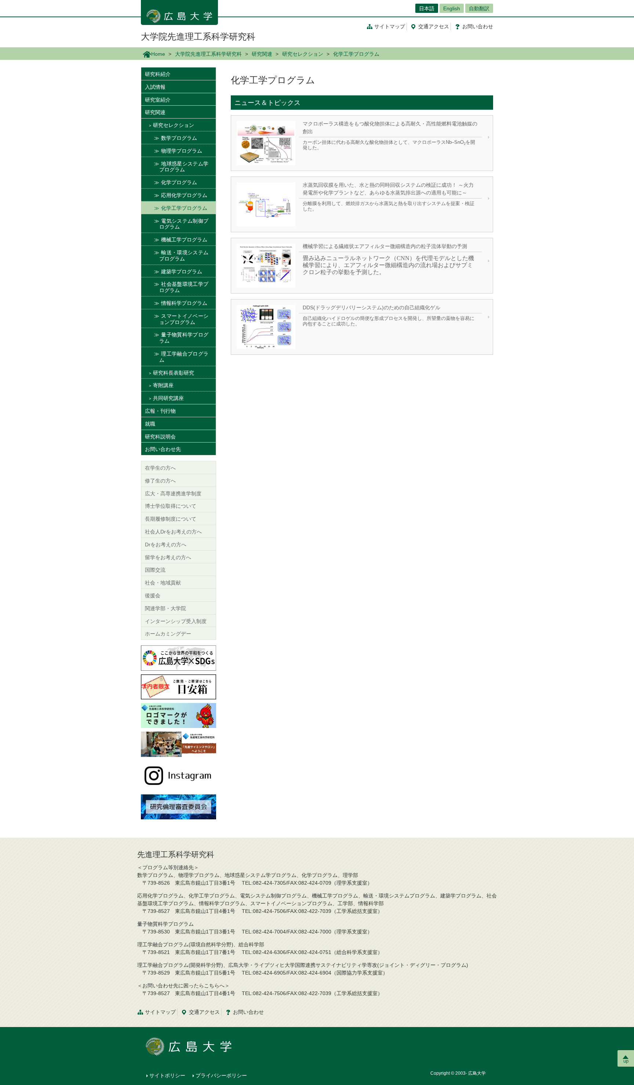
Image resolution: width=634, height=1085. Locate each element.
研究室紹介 (158, 100)
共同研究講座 (168, 398)
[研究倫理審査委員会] (178, 806)
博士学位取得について (170, 506)
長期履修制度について (170, 519)
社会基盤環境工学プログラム (183, 287)
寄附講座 (163, 385)
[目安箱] (178, 686)
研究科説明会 (160, 437)
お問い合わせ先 (163, 449)
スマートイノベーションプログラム (183, 319)
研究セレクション (302, 54)
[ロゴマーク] (178, 715)
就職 (150, 424)
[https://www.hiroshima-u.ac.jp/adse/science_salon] (178, 744)
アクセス (433, 26)
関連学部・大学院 (165, 608)
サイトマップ (389, 26)
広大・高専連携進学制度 (173, 493)
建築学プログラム (181, 271)
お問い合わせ (248, 1012)
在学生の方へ (160, 468)
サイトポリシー (167, 1075)
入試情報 (155, 87)
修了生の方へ (160, 481)
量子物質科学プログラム (183, 338)
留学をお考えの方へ (168, 557)
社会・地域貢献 (163, 583)
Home (158, 54)
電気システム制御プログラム (183, 224)
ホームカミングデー (168, 634)
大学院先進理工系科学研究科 (198, 36)
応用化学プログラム (184, 195)
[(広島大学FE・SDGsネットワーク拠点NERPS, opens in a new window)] (178, 657)
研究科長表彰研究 (173, 373)
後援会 (152, 595)
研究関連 (262, 54)
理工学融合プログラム (183, 357)
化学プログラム (179, 182)
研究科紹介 (158, 74)
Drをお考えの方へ (165, 544)
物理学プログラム (181, 151)
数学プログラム (179, 138)
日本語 (426, 8)
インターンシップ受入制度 (176, 621)
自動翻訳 (479, 8)
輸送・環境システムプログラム (183, 256)
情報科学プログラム (184, 303)
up (625, 1061)
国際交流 (155, 570)
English (451, 8)
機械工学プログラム (184, 240)
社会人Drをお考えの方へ (173, 532)
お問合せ (477, 26)
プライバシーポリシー (221, 1075)
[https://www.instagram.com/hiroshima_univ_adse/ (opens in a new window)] (178, 775)
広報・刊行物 (160, 411)
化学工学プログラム (184, 208)
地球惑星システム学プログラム (183, 167)
